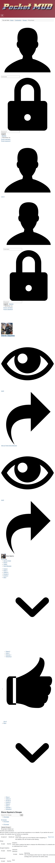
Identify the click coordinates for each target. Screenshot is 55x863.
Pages (8, 651)
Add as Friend (5, 445)
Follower (8, 655)
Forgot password (5, 141)
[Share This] (27, 418)
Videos (5, 572)
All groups (6, 817)
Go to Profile (4, 559)
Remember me (6, 137)
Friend (5, 569)
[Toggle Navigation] (2, 15)
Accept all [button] (4, 837)
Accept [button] (3, 844)
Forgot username (5, 139)
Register (4, 136)
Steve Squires (8, 335)
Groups (5, 574)
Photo (5, 570)
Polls (7, 653)
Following (9, 656)
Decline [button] (9, 844)
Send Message (13, 445)
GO (21, 815)
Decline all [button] (11, 837)
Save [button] (13, 860)
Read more (51, 837)
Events (5, 575)
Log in (3, 134)
